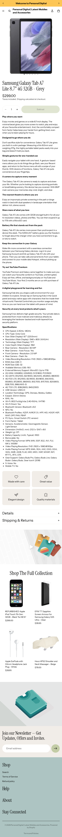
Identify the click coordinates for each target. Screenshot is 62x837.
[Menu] (3, 11)
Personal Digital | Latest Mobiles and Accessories (30, 825)
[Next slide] (59, 3)
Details (7, 513)
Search (5, 772)
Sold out (40, 109)
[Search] (9, 11)
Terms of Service (10, 776)
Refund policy (8, 781)
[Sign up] (55, 748)
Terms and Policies (31, 833)
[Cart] (58, 11)
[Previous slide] (3, 3)
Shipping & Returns (17, 520)
